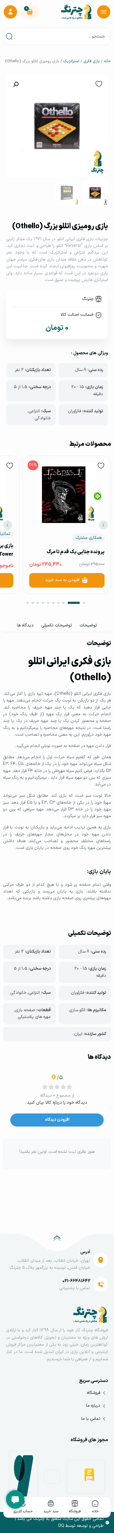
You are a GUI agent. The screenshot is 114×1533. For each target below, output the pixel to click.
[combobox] (62, 36)
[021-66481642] (100, 1284)
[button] (15, 84)
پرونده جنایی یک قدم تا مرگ (76, 552)
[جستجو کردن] (10, 36)
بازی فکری (91, 61)
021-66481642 (76, 1281)
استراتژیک (71, 61)
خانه (107, 61)
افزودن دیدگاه (57, 1119)
